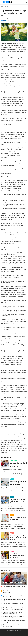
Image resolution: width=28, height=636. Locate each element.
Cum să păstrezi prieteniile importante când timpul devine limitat (18, 555)
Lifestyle (6, 6)
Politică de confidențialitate (14, 630)
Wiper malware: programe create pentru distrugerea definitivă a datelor (12, 612)
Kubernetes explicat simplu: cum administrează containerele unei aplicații (14, 617)
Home (2, 6)
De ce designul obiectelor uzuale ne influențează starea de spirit (18, 482)
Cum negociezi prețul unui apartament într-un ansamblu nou (18, 464)
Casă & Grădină (13, 460)
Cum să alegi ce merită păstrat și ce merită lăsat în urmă (18, 537)
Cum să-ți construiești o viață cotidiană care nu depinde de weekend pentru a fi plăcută (17, 502)
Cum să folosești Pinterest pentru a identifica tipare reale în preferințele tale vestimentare (13, 608)
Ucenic (9, 633)
